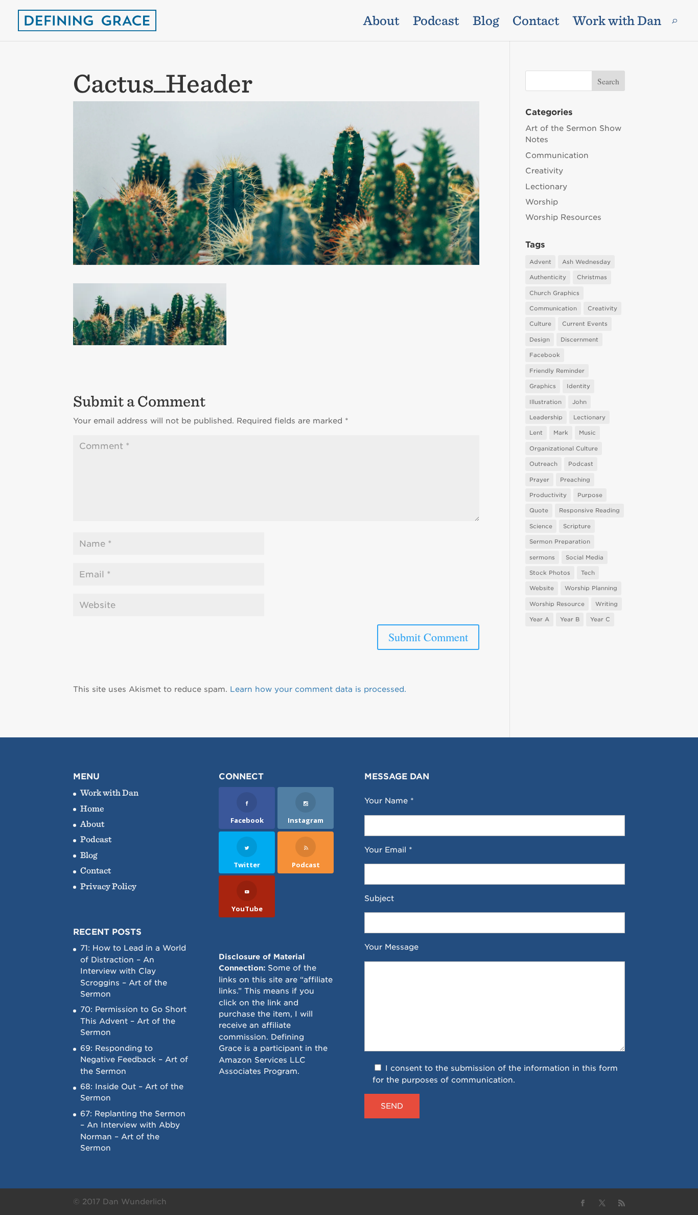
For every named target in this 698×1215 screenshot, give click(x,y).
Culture (540, 323)
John (579, 402)
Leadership (546, 417)
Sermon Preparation (559, 541)
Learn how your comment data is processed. (318, 689)
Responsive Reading (589, 510)
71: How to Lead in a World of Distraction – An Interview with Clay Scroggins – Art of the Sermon (133, 971)
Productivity (548, 495)
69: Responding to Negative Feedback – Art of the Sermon (134, 1060)
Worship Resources (563, 217)
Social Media (584, 557)
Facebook (544, 354)
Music (587, 432)
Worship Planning (591, 588)
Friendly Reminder (557, 370)
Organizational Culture (563, 448)
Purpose (589, 495)
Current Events (585, 323)
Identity (578, 386)
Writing (606, 604)
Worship (541, 202)
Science (540, 526)
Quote (538, 510)
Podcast (436, 22)
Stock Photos (549, 572)
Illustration (545, 402)
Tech (588, 572)
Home (92, 808)
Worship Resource (557, 604)
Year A (539, 619)
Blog (486, 22)
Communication (557, 155)
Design (539, 339)
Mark (560, 432)
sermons (542, 557)
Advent (540, 261)
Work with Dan (617, 22)
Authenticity (547, 277)
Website (541, 588)
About (381, 22)
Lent (536, 432)
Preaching (575, 479)
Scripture (577, 526)
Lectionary (546, 186)
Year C (600, 619)
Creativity (544, 170)
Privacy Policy (108, 886)
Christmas (592, 277)
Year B (569, 619)
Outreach (543, 463)
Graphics (542, 386)
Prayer (539, 479)
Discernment (579, 339)
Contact (536, 22)
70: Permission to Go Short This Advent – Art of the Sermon (133, 1021)
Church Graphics (554, 293)
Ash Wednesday (586, 261)
